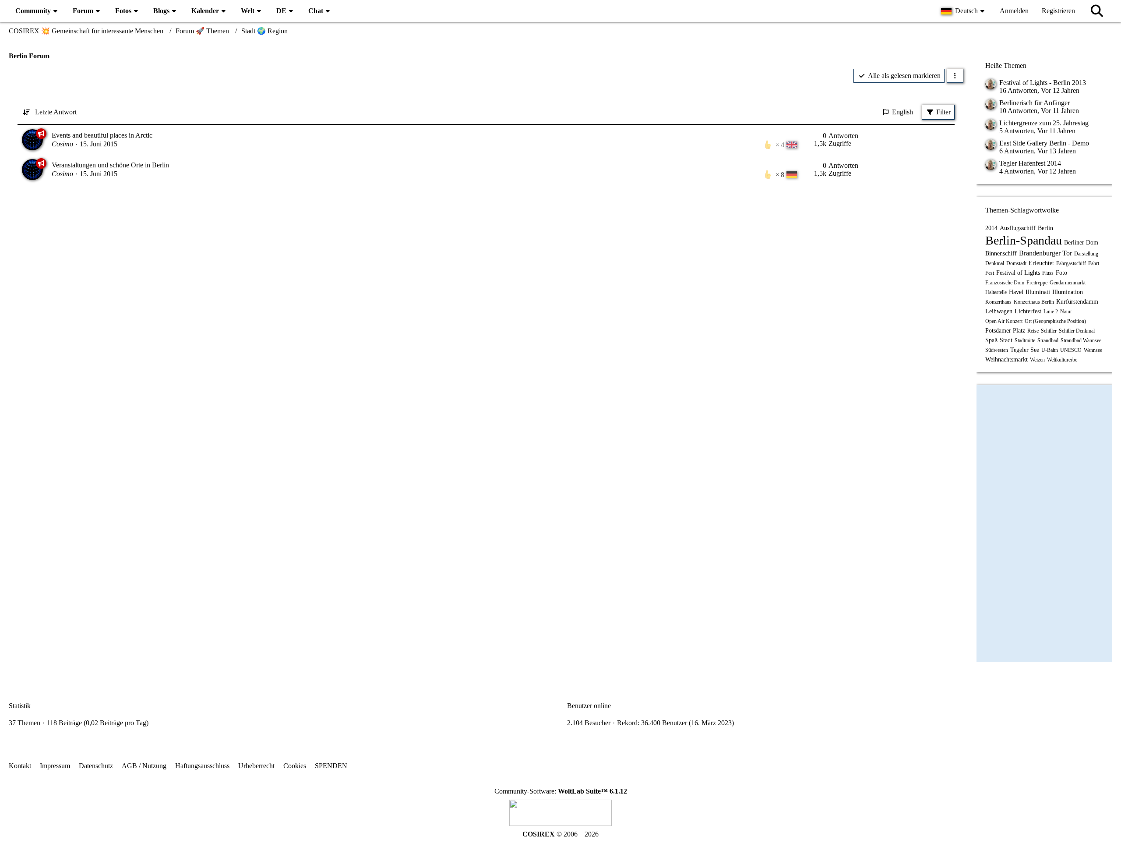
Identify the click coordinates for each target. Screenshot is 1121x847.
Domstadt (1016, 263)
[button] (963, 11)
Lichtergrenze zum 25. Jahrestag (1044, 123)
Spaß (991, 340)
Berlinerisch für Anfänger (1034, 102)
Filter (943, 112)
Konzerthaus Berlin (1034, 302)
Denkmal (994, 263)
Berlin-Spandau (1023, 240)
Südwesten (996, 350)
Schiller (1049, 331)
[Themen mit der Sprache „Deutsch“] (791, 174)
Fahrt (1093, 263)
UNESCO (1071, 350)
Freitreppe (1036, 283)
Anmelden (1014, 10)
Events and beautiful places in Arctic (102, 135)
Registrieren (1058, 10)
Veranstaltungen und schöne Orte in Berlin (110, 165)
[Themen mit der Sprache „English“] (791, 145)
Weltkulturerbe (1062, 360)
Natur (1066, 311)
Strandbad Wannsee (1081, 340)
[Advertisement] (486, 263)
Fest (989, 273)
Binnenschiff (1001, 253)
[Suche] (1097, 11)
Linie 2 (1050, 311)
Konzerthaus (998, 302)
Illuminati (1038, 292)
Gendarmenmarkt (1068, 283)
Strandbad (1047, 340)
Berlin (1045, 228)
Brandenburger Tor (1045, 253)
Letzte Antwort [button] (56, 112)
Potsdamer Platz (1005, 330)
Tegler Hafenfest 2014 (1030, 163)
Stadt (1006, 340)
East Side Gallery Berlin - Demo (1044, 143)
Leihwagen (998, 311)
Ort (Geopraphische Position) (1055, 321)
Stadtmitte (1025, 340)
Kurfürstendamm (1077, 301)
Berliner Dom (1081, 242)
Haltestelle (996, 292)
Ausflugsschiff (1018, 228)
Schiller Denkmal (1077, 331)
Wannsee (1093, 350)
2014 (991, 228)
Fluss (1048, 273)
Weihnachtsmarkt (1006, 359)
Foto (1061, 272)
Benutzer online (589, 705)
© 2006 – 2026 (560, 834)
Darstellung (1086, 254)
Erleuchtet (1041, 263)
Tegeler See (1024, 350)
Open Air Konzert (1003, 321)
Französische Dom (1004, 283)
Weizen (1037, 360)
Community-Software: (560, 791)
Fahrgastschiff (1071, 263)
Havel (1016, 292)
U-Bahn (1049, 350)
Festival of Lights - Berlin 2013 (1042, 82)
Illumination (1067, 292)
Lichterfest (1028, 311)
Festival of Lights (1018, 272)
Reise (1033, 331)
